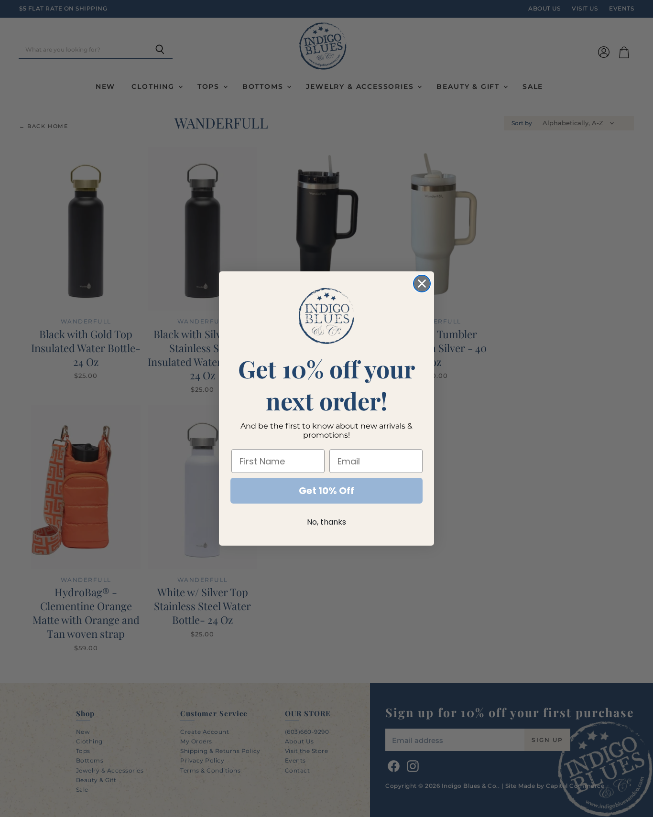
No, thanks (326, 521)
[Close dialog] (422, 283)
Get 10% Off (326, 490)
